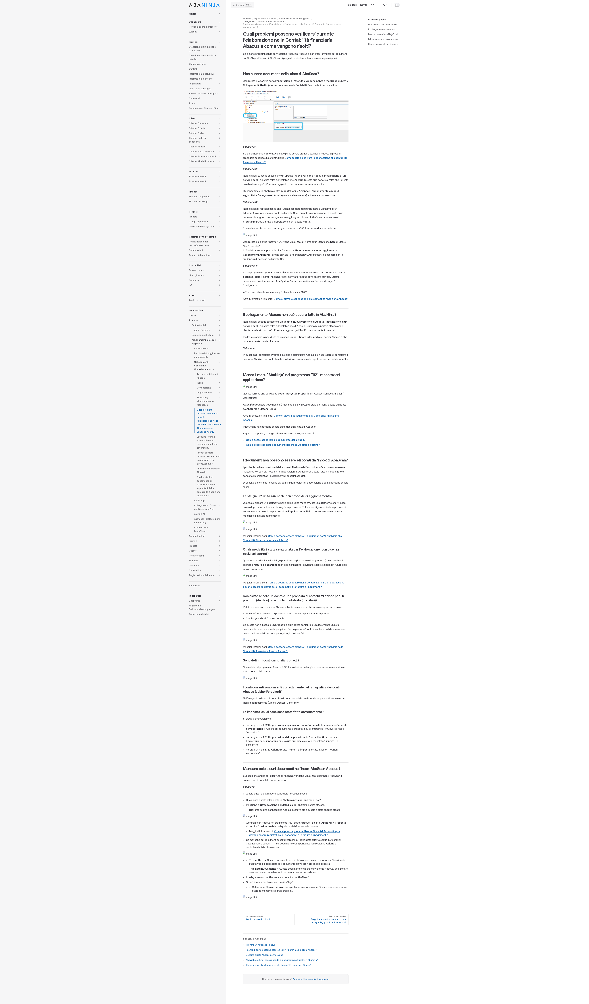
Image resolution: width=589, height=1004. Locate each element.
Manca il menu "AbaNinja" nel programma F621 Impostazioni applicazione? (384, 34)
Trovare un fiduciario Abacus (260, 944)
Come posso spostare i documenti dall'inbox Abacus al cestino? (283, 444)
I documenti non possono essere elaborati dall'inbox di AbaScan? (384, 39)
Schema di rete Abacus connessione (264, 955)
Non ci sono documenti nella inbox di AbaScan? (384, 24)
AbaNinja (247, 18)
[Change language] (385, 5)
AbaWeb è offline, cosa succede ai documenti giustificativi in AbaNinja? (282, 960)
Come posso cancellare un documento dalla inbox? (275, 439)
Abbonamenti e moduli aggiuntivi (294, 18)
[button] (205, 13)
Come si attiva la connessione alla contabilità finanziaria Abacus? (311, 298)
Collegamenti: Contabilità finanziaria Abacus (264, 21)
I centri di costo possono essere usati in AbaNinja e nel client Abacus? (281, 950)
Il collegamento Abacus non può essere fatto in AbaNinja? (384, 29)
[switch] (397, 5)
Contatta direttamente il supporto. (311, 979)
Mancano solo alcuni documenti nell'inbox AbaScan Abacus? (384, 44)
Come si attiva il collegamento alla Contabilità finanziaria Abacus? (278, 965)
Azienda (273, 18)
